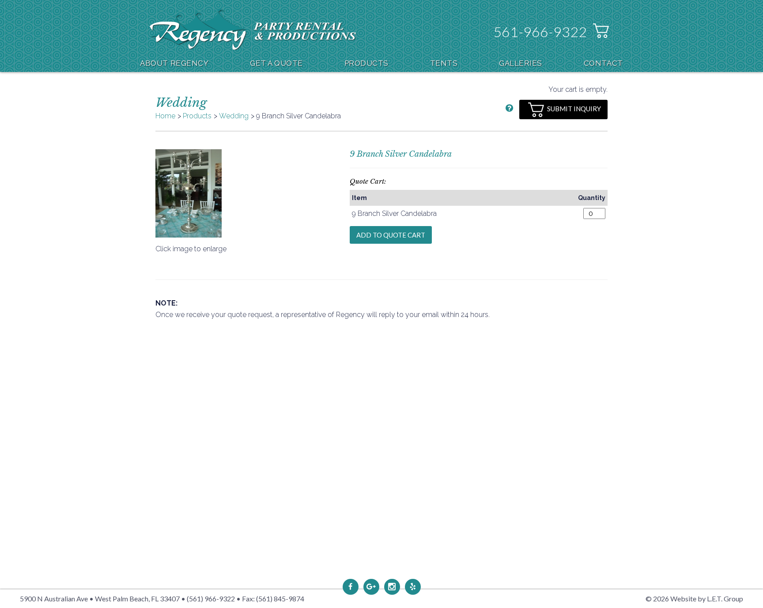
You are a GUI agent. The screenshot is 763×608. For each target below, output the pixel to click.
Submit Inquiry (574, 109)
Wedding (234, 116)
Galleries (520, 63)
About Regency (174, 63)
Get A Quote (276, 63)
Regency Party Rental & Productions (253, 29)
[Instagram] (392, 587)
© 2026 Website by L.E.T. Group (694, 598)
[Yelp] (413, 587)
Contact (603, 63)
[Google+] (371, 587)
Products (366, 63)
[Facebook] (351, 587)
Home (165, 116)
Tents (444, 63)
